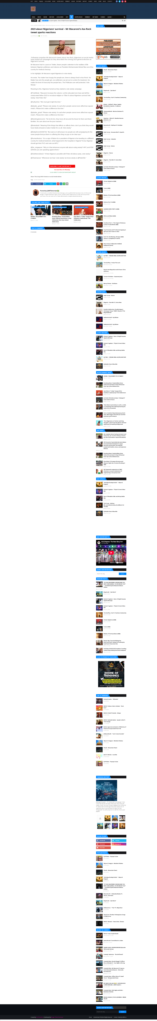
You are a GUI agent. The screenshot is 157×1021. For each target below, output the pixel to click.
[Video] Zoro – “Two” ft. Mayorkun (113, 907)
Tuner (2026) (107, 188)
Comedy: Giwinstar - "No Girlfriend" (113, 954)
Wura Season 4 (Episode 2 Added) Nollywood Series (113, 244)
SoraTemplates (39, 1017)
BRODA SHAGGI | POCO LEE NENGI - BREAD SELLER (115, 998)
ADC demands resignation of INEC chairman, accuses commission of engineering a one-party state (113, 471)
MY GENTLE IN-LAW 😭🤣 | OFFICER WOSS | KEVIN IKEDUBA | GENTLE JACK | (115, 984)
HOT (32, 1)
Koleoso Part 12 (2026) (109, 202)
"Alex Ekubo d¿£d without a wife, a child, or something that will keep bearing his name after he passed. (115, 406)
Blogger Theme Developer (57, 1017)
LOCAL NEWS (48, 1)
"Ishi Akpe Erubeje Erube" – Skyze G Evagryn (113, 77)
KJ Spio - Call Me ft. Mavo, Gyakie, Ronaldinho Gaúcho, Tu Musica (113, 105)
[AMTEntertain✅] (36, 36)
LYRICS (35, 1)
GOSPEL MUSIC (60, 1)
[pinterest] (125, 1)
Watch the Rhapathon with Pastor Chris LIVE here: (115, 270)
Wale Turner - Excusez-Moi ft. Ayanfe (114, 132)
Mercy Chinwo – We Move (110, 283)
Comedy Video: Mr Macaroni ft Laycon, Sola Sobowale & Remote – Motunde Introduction (114, 970)
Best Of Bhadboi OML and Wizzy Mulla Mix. (114, 351)
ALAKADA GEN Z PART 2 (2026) (111, 209)
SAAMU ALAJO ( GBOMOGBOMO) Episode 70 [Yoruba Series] (115, 948)
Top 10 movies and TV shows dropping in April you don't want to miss (115, 230)
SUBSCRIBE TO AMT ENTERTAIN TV (60, 166)
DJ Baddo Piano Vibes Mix (110, 364)
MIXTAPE (85, 1)
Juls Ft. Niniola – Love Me (110, 754)
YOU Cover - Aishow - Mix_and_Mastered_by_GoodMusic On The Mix (114, 505)
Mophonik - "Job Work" (110, 90)
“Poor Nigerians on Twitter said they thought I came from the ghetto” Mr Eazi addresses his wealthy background (115, 422)
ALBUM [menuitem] (109, 17)
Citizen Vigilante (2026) (110, 181)
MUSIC (104, 1)
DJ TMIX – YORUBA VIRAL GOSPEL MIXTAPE (115, 255)
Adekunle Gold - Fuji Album (111, 317)
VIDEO (95, 1)
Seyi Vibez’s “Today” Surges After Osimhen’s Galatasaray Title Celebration (83, 218)
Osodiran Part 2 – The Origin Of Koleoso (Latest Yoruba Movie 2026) (115, 223)
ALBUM (73, 1)
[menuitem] (71, 17)
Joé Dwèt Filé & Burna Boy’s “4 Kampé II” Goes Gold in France (114, 167)
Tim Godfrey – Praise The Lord (112, 262)
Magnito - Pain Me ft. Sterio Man (113, 160)
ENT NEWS (78, 1)
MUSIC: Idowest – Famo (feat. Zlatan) (114, 921)
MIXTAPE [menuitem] (51, 17)
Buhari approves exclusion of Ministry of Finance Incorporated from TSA (115, 727)
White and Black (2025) (110, 216)
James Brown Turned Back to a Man (113, 940)
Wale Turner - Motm (109, 146)
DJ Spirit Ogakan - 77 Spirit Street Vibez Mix (114, 344)
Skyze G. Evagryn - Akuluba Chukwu (113, 83)
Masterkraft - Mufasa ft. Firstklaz (113, 125)
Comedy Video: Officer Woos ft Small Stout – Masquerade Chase (114, 977)
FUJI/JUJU (41, 1)
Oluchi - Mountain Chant (54, 20)
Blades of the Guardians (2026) (112, 195)
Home (32, 25)
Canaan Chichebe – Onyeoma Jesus (113, 276)
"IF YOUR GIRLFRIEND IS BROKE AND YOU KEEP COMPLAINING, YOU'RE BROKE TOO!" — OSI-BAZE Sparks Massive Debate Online (115, 585)
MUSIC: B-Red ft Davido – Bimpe (112, 713)
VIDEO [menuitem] (33, 17)
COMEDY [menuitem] (102, 17)
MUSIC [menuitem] (39, 17)
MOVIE (53, 1)
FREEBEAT (67, 1)
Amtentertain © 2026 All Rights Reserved (102, 1017)
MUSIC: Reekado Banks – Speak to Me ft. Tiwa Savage (115, 720)
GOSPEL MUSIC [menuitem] (79, 17)
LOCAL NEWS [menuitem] (60, 17)
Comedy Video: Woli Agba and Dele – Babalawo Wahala (113, 991)
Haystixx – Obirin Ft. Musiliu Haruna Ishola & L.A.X (113, 119)
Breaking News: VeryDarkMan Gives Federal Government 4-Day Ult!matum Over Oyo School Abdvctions (61, 219)
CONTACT (110, 1)
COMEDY (90, 1)
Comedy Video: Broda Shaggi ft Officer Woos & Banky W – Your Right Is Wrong (114, 962)
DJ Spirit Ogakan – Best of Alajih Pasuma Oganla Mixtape (115, 337)
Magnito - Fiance (108, 153)
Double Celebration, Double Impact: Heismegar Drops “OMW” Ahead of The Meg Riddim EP (114, 311)
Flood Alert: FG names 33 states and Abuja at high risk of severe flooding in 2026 (114, 463)
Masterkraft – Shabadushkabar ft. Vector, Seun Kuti (113, 894)
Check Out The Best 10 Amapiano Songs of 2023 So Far (114, 915)
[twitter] (120, 1)
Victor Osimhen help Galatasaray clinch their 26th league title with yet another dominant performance (114, 414)
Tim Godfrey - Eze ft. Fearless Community (115, 97)
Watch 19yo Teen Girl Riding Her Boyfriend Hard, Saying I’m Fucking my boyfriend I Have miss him (114, 642)
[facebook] (117, 1)
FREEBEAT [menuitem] (87, 17)
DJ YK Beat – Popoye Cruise (111, 761)
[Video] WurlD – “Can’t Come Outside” (114, 734)
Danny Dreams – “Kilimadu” (111, 699)
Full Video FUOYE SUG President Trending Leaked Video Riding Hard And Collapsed (115, 649)
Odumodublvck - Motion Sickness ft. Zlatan (114, 112)
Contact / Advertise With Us (120, 1017)
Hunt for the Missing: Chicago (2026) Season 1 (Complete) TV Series (113, 237)
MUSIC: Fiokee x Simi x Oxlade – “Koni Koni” (114, 706)
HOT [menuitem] (67, 17)
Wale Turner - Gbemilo (110, 139)
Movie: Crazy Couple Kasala (111, 933)
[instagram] (122, 1)
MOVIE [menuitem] (45, 17)
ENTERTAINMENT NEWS (39, 25)
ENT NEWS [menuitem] (95, 17)
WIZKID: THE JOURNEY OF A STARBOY (38, 217)
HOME (99, 1)
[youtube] (103, 847)
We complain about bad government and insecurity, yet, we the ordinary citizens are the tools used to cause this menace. (115, 435)
